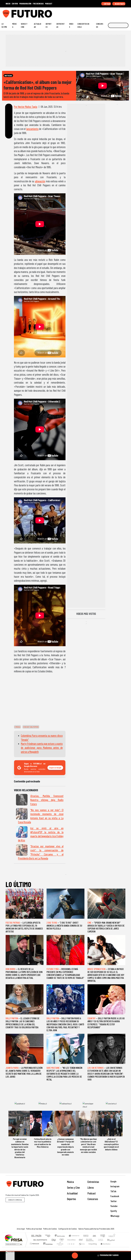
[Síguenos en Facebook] (112, 12)
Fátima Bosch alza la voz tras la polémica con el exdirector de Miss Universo (42, 1143)
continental (81, 1239)
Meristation (104, 1246)
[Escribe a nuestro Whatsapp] (128, 12)
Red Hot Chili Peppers (31, 727)
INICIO (8, 3)
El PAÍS (36, 1236)
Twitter (113, 1201)
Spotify (113, 1210)
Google (113, 1181)
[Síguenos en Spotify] (124, 12)
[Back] (62, 1255)
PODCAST (48, 3)
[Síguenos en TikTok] (108, 12)
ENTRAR (106, 4)
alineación (40, 181)
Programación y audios (109, 1255)
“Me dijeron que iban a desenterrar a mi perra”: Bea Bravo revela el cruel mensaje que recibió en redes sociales (88, 1145)
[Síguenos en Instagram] (104, 12)
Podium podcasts (35, 1243)
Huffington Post (40, 1239)
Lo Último (4, 25)
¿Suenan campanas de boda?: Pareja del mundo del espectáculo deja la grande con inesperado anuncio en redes (65, 1147)
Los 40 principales (48, 1236)
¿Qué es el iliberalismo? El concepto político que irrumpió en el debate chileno (111, 1144)
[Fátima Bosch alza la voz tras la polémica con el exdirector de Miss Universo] (42, 1123)
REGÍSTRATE (119, 4)
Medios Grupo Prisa (13, 1244)
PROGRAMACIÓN (25, 3)
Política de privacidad (34, 1228)
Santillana (60, 1236)
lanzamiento (32, 128)
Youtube (113, 1206)
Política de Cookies (50, 1228)
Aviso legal (21, 1228)
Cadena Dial (103, 1239)
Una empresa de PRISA (13, 1238)
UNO (54, 1239)
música (17, 727)
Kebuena (112, 1239)
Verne (95, 1239)
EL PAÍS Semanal (88, 1239)
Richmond (35, 1246)
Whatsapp (114, 1215)
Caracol (111, 1236)
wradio (61, 1239)
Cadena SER (86, 1236)
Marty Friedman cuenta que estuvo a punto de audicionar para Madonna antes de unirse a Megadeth (42, 747)
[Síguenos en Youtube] (120, 12)
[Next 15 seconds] (81, 1255)
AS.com (93, 1236)
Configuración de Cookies (67, 1228)
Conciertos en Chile (83, 25)
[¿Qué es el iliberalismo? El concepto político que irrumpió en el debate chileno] (111, 1123)
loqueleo (92, 1246)
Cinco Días (71, 1239)
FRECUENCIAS (38, 3)
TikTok (113, 1191)
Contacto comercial (15, 1200)
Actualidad (37, 25)
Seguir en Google (55, 768)
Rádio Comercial (115, 1246)
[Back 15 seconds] (69, 1255)
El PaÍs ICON (70, 1246)
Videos (71, 25)
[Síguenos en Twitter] (116, 12)
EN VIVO (15, 3)
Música (14, 25)
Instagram (114, 1186)
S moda (80, 1246)
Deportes (49, 25)
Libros (91, 1187)
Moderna (47, 1246)
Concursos (99, 25)
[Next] (87, 1255)
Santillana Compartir (74, 1236)
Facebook (114, 1196)
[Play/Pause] (75, 1255)
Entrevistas (60, 25)
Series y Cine (24, 25)
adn (102, 1236)
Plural (59, 1246)
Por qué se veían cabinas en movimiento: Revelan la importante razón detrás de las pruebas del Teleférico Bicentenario (20, 1148)
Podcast (92, 1193)
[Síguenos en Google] (100, 12)
